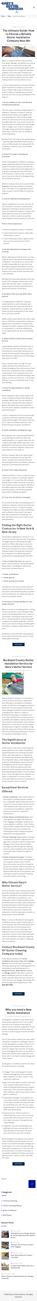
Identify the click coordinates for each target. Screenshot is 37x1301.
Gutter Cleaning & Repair (12, 1206)
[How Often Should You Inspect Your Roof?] (5, 1256)
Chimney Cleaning (10, 1201)
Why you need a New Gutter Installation (18, 1011)
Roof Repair (7, 1215)
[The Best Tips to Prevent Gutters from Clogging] (5, 1245)
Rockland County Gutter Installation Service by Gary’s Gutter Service (18, 664)
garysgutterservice (26, 44)
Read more (18, 644)
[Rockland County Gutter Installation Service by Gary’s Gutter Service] (18, 683)
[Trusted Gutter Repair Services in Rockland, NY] (5, 1266)
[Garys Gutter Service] (12, 7)
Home (3, 16)
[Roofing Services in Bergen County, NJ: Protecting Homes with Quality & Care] (5, 1234)
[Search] (32, 1184)
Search (4, 1179)
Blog (9, 16)
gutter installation (18, 27)
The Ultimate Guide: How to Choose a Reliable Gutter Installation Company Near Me (18, 35)
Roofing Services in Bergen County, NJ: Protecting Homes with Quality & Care (23, 1235)
